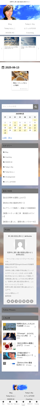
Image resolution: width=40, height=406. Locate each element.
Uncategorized (10, 177)
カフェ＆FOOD (10, 182)
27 (25, 130)
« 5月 (5, 138)
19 (20, 128)
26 (20, 130)
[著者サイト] (8, 301)
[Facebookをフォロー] (16, 301)
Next (38, 49)
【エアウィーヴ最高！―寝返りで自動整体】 (19, 208)
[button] (35, 107)
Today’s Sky (29, 393)
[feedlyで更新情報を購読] (27, 301)
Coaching (8, 157)
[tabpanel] (12, 48)
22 (35, 128)
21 (30, 128)
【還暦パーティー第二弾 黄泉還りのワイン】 (18, 214)
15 (35, 125)
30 (5, 133)
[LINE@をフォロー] (24, 301)
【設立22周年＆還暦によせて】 (14, 198)
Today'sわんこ (10, 172)
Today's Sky (9, 167)
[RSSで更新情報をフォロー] (31, 301)
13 (25, 125)
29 (35, 130)
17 (10, 128)
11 (15, 125)
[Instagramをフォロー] (20, 301)
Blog (6, 152)
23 (5, 130)
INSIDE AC (8, 162)
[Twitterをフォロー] (12, 301)
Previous (2, 49)
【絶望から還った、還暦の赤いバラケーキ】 (19, 222)
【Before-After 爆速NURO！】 (13, 203)
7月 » (10, 138)
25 (15, 130)
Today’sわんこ (11, 396)
